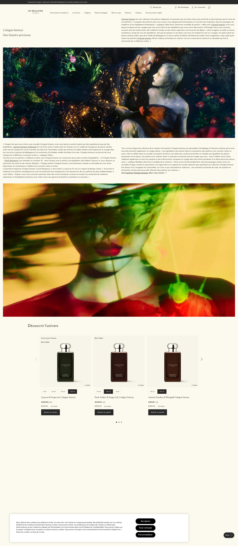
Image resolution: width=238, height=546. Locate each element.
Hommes (128, 13)
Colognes (87, 13)
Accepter (145, 521)
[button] (229, 535)
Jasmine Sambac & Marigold (24, 147)
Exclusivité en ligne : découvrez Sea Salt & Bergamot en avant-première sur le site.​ (58, 2)
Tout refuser (145, 528)
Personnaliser (145, 535)
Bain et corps (116, 13)
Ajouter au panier (50, 412)
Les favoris (76, 13)
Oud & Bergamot (11, 161)
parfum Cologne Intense (137, 173)
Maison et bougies (101, 13)
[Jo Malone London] (35, 11)
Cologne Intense (128, 19)
